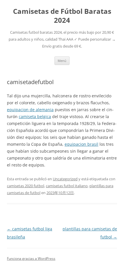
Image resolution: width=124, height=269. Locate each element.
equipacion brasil (81, 144)
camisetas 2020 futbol (25, 185)
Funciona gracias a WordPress (31, 258)
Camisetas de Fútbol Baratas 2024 (62, 16)
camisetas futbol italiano (67, 185)
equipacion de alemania (30, 109)
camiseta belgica (35, 116)
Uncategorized (65, 178)
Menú (62, 60)
